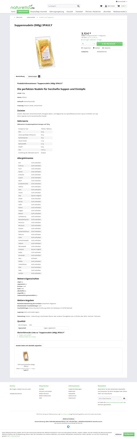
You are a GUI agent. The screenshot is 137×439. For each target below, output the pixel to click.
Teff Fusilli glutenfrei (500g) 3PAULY (26, 365)
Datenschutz (72, 396)
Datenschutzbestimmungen (114, 402)
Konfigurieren (129, 434)
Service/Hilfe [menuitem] (121, 1)
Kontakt (41, 389)
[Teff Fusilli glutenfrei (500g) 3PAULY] (26, 356)
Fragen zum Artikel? (25, 335)
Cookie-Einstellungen (75, 389)
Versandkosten (64, 414)
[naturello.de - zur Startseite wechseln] (23, 6)
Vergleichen (87, 48)
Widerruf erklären (68, 419)
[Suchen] (78, 6)
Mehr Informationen (13, 436)
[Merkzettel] (101, 6)
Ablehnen (118, 434)
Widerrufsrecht (44, 393)
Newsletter (71, 393)
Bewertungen (34, 76)
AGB (40, 398)
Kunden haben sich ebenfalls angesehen (29, 345)
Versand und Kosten (45, 391)
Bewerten (107, 48)
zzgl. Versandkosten (92, 37)
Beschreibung (20, 76)
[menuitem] (63, 6)
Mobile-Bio (71, 391)
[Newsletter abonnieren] (124, 398)
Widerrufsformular (45, 396)
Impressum (72, 398)
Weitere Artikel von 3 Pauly (27, 337)
